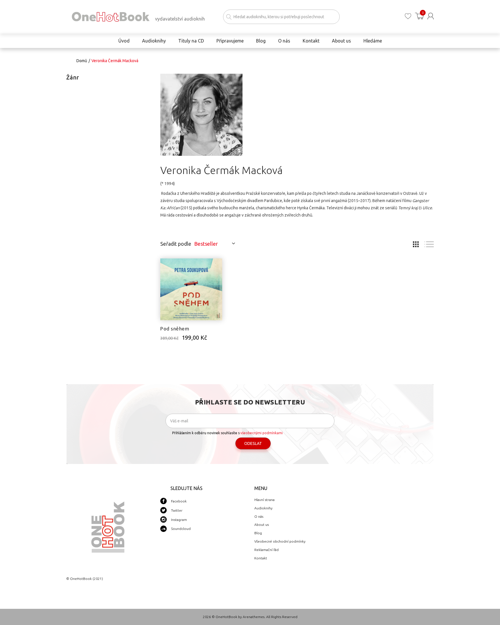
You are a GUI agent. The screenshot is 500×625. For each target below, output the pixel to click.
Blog (258, 533)
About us (261, 524)
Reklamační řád (266, 550)
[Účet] (430, 16)
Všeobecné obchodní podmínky (280, 541)
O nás (258, 516)
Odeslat (253, 443)
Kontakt (260, 558)
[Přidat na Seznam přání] (218, 265)
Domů (81, 60)
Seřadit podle (175, 244)
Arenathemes (253, 617)
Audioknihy (263, 508)
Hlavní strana (264, 500)
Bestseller (206, 244)
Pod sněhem (174, 328)
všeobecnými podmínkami (261, 433)
